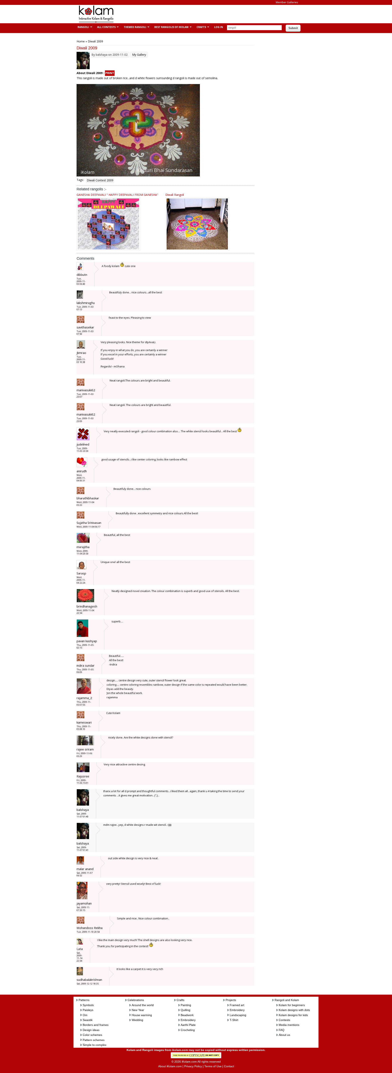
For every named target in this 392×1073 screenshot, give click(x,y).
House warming (142, 1015)
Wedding (137, 1020)
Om (85, 1015)
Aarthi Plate (188, 1024)
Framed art (237, 1005)
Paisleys (88, 1010)
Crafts (199, 27)
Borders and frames (95, 1024)
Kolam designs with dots (294, 1010)
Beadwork (187, 1015)
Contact (229, 1066)
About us (284, 1034)
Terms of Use (213, 1066)
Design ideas (91, 1030)
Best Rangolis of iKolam (169, 27)
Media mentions (289, 1024)
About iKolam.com (170, 1066)
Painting (186, 1005)
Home (81, 41)
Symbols (88, 1005)
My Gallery (139, 55)
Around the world (143, 1005)
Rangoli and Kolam (287, 1000)
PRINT (109, 73)
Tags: (80, 180)
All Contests (104, 27)
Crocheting (188, 1030)
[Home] (96, 22)
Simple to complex (94, 1044)
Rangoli (81, 27)
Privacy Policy (193, 1066)
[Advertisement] (192, 14)
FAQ (281, 1030)
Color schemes (92, 1034)
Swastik (87, 1020)
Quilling (185, 1010)
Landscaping (238, 1015)
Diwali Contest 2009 (100, 180)
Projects (231, 1000)
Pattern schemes (94, 1040)
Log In (218, 27)
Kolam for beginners (292, 1005)
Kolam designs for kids (293, 1015)
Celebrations (136, 1000)
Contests (284, 1020)
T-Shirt (234, 1020)
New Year (138, 1010)
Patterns (84, 1000)
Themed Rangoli (133, 27)
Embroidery (188, 1020)
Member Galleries (287, 2)
